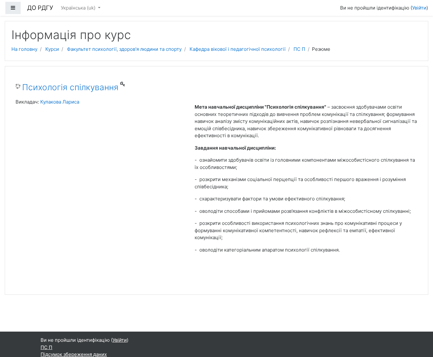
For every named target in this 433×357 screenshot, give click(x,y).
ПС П (299, 49)
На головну (24, 49)
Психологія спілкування (70, 87)
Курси (52, 49)
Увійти (419, 8)
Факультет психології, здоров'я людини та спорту (124, 49)
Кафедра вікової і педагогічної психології (238, 49)
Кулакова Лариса (59, 102)
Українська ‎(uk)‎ (79, 8)
